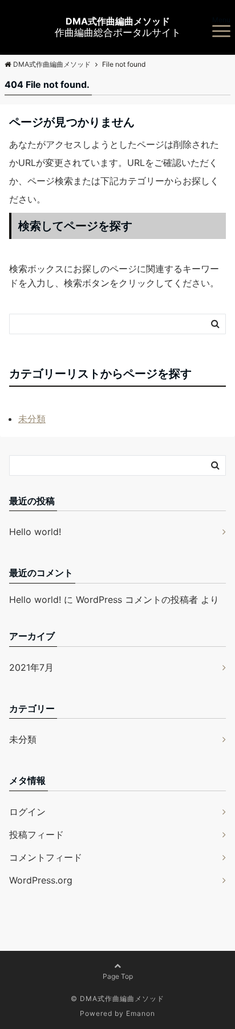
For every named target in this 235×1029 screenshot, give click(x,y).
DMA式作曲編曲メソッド (118, 21)
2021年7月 (31, 667)
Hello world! (35, 531)
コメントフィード (45, 857)
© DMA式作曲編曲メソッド (117, 998)
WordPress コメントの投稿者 (137, 599)
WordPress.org (40, 880)
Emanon (140, 1013)
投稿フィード (36, 834)
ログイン (27, 811)
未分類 (32, 418)
